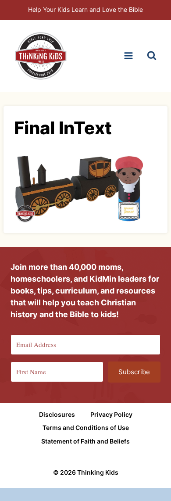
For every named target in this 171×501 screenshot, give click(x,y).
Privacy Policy (111, 414)
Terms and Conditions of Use (86, 427)
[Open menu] (128, 56)
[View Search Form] (151, 55)
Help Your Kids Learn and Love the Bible (85, 9)
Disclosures (57, 414)
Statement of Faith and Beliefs (85, 441)
